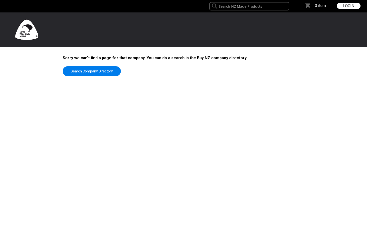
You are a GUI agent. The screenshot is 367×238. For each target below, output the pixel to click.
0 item (320, 5)
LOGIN (348, 5)
